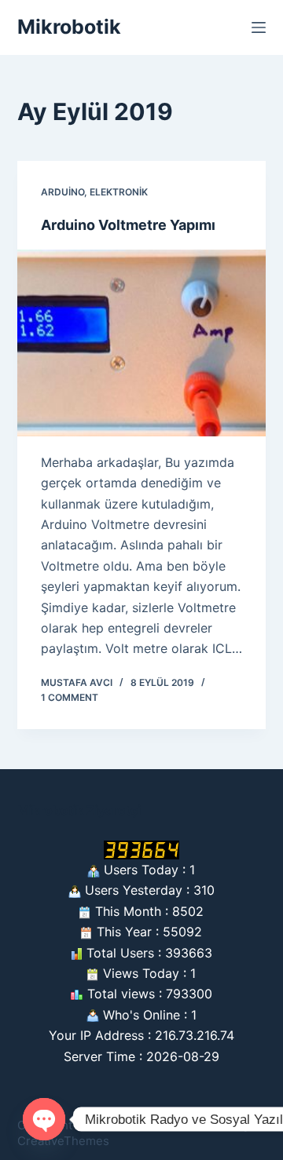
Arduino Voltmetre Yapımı (128, 225)
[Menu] (259, 27)
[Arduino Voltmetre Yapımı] (141, 343)
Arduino (62, 192)
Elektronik (119, 192)
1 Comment (69, 697)
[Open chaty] (44, 1119)
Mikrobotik (69, 26)
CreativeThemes (63, 1140)
